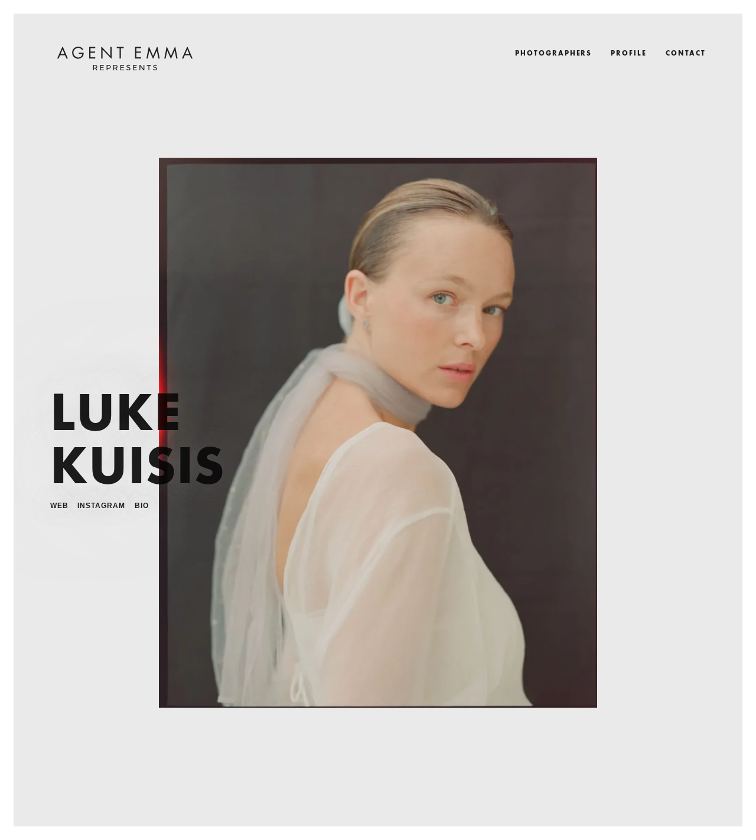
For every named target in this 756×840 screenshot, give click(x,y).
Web (59, 506)
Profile (628, 52)
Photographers (553, 52)
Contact (686, 52)
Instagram (101, 506)
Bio (142, 506)
